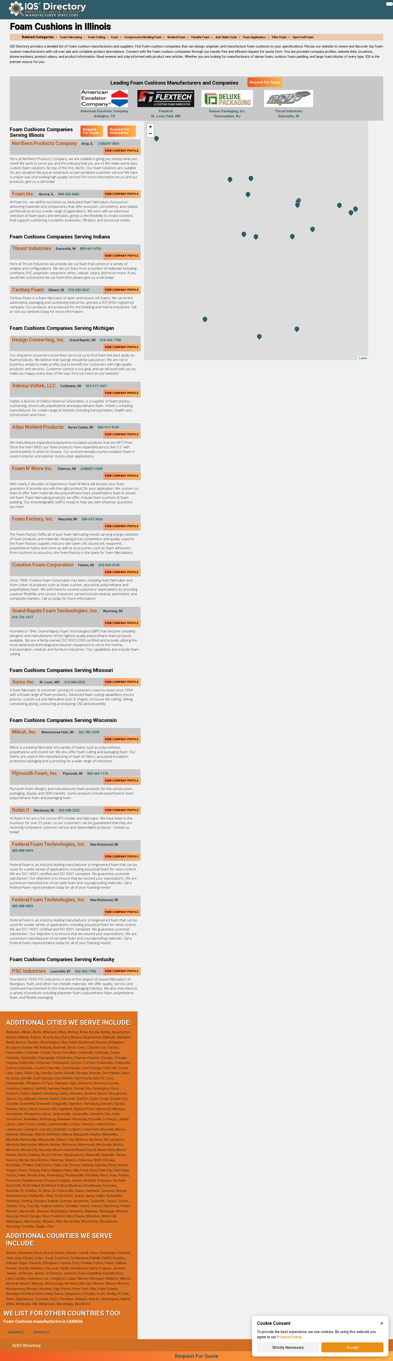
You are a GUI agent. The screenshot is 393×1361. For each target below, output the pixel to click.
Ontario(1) (42, 1332)
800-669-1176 (97, 773)
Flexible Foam (200, 37)
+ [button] (150, 127)
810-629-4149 (108, 565)
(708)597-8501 (109, 143)
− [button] (150, 133)
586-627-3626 (92, 519)
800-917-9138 (108, 427)
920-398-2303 (69, 810)
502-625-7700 (85, 971)
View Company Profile (122, 150)
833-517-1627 (96, 386)
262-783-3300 (88, 732)
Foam (114, 37)
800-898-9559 (22, 850)
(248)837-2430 (91, 469)
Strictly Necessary (288, 1347)
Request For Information (120, 131)
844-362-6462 (68, 194)
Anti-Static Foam (226, 37)
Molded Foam (176, 37)
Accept (352, 1347)
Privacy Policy (289, 1337)
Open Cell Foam (302, 37)
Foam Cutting (96, 37)
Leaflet (363, 358)
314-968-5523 (74, 682)
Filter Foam (279, 37)
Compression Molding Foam (142, 37)
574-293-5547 (78, 290)
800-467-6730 (90, 249)
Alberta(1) (16, 1332)
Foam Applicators (254, 37)
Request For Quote (265, 82)
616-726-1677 (22, 617)
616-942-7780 (110, 340)
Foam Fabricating (71, 37)
